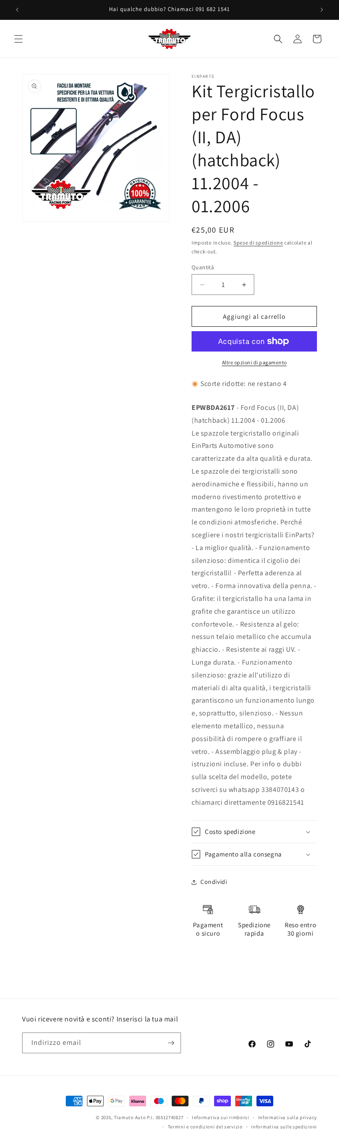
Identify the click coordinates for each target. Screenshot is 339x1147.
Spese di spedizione (258, 242)
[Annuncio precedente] (17, 9)
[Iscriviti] (171, 1042)
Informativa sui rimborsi (220, 1117)
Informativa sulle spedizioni (284, 1127)
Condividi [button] (213, 882)
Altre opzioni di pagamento (254, 362)
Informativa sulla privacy (287, 1117)
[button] (18, 39)
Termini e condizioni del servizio (205, 1127)
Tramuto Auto (130, 1117)
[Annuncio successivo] (321, 9)
